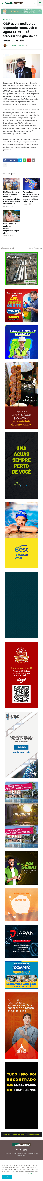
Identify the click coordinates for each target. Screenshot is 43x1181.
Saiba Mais (30, 1174)
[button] (2, 3)
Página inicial (7, 19)
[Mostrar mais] (5, 165)
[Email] (33, 160)
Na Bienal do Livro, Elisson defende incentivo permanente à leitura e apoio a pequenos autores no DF (11, 198)
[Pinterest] (29, 160)
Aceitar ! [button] (7, 1177)
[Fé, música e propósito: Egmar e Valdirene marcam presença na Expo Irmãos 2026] (31, 184)
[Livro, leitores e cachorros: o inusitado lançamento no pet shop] (11, 216)
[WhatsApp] (24, 160)
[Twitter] (20, 160)
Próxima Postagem (34, 248)
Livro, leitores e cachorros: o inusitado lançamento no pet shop (11, 228)
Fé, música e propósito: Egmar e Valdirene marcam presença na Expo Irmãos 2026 (31, 196)
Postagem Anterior (8, 248)
